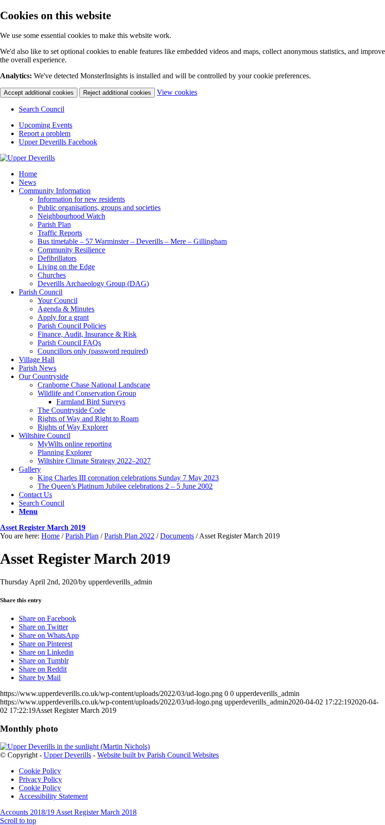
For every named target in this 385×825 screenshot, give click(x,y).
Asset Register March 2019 (42, 527)
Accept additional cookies (39, 92)
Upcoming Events (45, 125)
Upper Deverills (67, 755)
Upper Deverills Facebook (58, 142)
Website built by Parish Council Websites (158, 755)
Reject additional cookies (117, 92)
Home (50, 536)
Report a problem (44, 133)
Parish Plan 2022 (129, 536)
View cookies (177, 92)
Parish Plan (82, 536)
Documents (177, 536)
